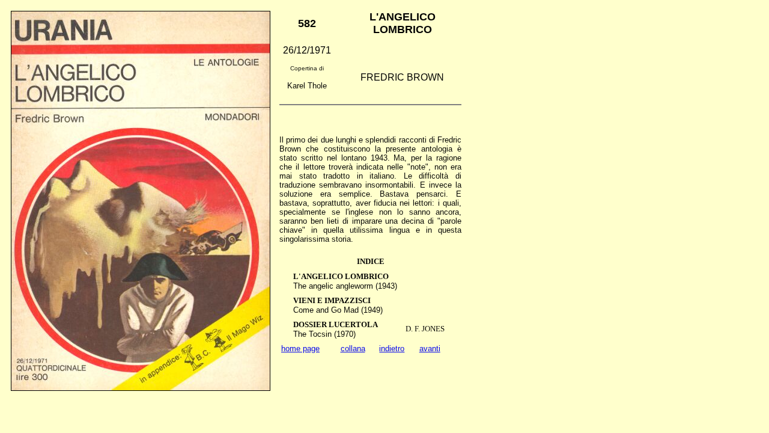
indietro (391, 348)
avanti (429, 348)
